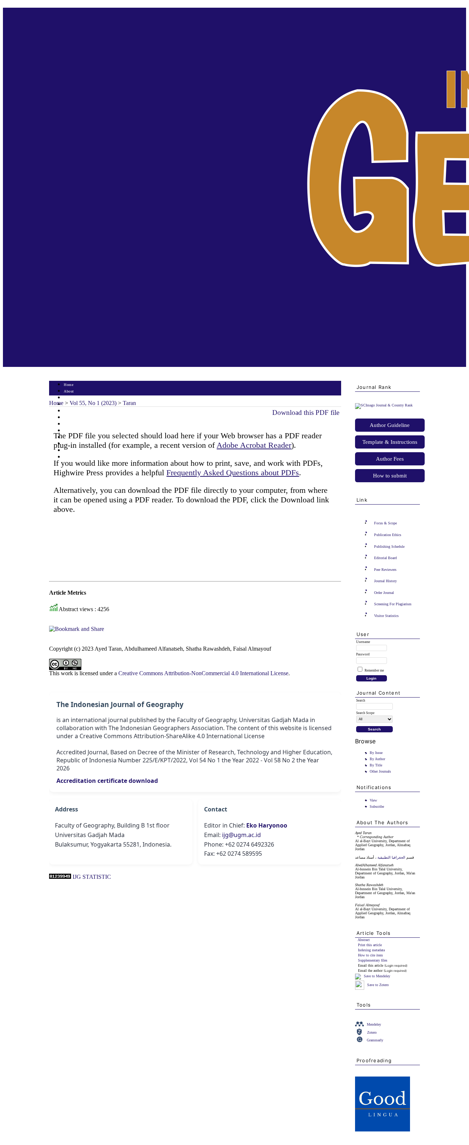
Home (68, 385)
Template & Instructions (389, 442)
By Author (377, 759)
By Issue (376, 753)
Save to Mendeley (377, 976)
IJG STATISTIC (92, 877)
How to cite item (370, 955)
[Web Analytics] (60, 877)
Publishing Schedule (389, 546)
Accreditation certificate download (107, 781)
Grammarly (375, 1040)
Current (70, 418)
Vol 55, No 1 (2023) (93, 403)
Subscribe (377, 806)
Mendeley (374, 1024)
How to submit (390, 476)
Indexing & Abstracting (83, 451)
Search (69, 411)
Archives (71, 424)
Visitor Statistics (386, 616)
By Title (376, 765)
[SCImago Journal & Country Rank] (384, 405)
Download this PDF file (305, 412)
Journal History (385, 581)
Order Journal (384, 593)
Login (69, 398)
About (69, 391)
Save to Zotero (377, 985)
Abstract (364, 940)
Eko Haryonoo (266, 825)
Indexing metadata (371, 950)
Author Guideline (390, 425)
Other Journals (380, 771)
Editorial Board (385, 558)
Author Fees (390, 459)
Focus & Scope (385, 523)
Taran (129, 403)
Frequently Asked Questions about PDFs (232, 472)
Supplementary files (372, 960)
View (373, 800)
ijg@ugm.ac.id (241, 835)
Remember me (374, 670)
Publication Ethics (387, 535)
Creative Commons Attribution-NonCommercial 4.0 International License (203, 673)
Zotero (372, 1032)
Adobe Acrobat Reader (254, 445)
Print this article (370, 945)
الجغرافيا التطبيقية (391, 857)
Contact (70, 457)
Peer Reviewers (385, 570)
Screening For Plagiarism (392, 604)
